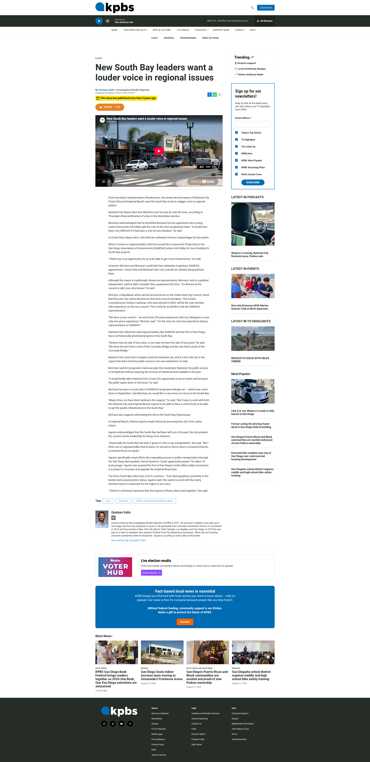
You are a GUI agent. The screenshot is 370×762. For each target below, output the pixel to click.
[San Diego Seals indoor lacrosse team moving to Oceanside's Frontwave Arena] (162, 652)
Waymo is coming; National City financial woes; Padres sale (249, 254)
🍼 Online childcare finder (248, 74)
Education (236, 668)
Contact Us (196, 724)
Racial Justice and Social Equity (199, 668)
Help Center (197, 744)
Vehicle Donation (239, 739)
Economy (144, 668)
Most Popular (240, 374)
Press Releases (158, 739)
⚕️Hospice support (245, 63)
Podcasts (201, 30)
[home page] (114, 7)
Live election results (156, 560)
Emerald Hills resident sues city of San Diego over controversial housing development (251, 456)
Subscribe (253, 182)
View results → (152, 572)
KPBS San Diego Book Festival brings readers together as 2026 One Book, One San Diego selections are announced (116, 679)
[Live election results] (115, 567)
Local (154, 37)
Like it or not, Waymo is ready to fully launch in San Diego (252, 412)
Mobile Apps (156, 734)
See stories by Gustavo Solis (128, 540)
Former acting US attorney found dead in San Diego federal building (251, 425)
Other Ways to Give (240, 729)
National (169, 37)
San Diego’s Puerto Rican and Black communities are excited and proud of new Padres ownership (251, 440)
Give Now (266, 7)
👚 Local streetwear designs (250, 68)
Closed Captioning (200, 718)
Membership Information (243, 724)
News (114, 30)
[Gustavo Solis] (101, 519)
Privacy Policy (157, 744)
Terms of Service (158, 755)
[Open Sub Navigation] (120, 30)
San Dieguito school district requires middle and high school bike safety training (252, 472)
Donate (185, 622)
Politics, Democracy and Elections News (154, 501)
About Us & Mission (160, 713)
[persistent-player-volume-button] (107, 21)
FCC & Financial (158, 729)
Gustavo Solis (106, 89)
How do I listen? (199, 734)
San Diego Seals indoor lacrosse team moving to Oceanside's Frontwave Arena (162, 675)
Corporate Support (240, 713)
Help (253, 30)
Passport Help (198, 739)
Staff (153, 750)
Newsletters (156, 718)
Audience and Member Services (205, 713)
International (188, 37)
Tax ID (234, 734)
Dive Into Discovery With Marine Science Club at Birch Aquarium (250, 307)
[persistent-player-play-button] (99, 21)
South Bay (123, 501)
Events (239, 30)
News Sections (210, 37)
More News (103, 636)
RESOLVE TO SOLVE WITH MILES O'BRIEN (250, 360)
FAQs (194, 729)
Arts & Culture (162, 30)
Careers (154, 724)
